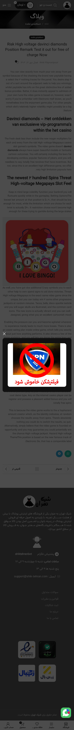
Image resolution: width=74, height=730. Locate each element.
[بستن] (4, 333)
